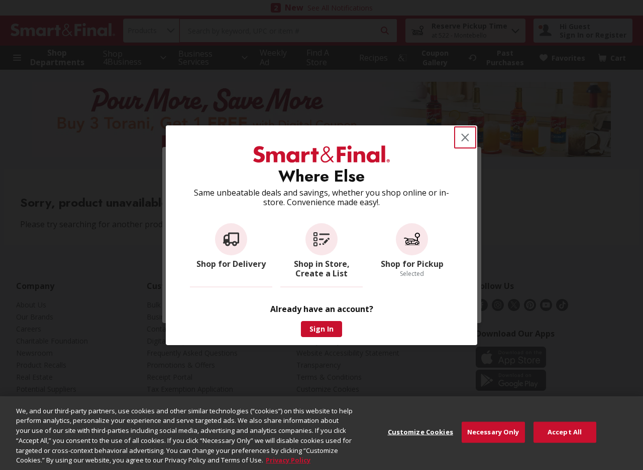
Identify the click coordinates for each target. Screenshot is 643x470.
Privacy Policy (288, 459)
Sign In (321, 329)
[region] (321, 433)
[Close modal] (465, 137)
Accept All (565, 431)
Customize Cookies (420, 431)
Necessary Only (493, 431)
